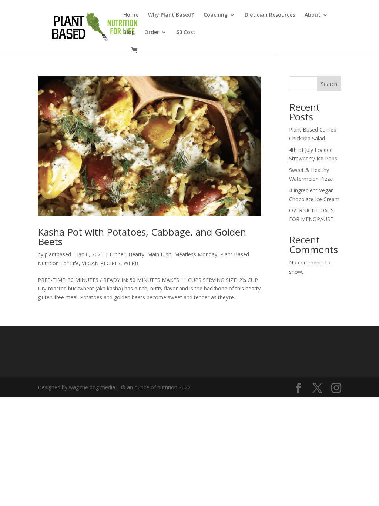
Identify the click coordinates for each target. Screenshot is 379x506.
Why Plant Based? (171, 15)
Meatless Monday (195, 254)
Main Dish (159, 254)
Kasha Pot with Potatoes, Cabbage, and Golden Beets (142, 236)
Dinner (117, 254)
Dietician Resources (270, 15)
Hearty (136, 254)
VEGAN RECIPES (101, 263)
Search (329, 83)
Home (130, 15)
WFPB (131, 263)
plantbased (58, 254)
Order (151, 33)
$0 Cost (185, 33)
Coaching (216, 15)
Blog (129, 33)
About (313, 15)
